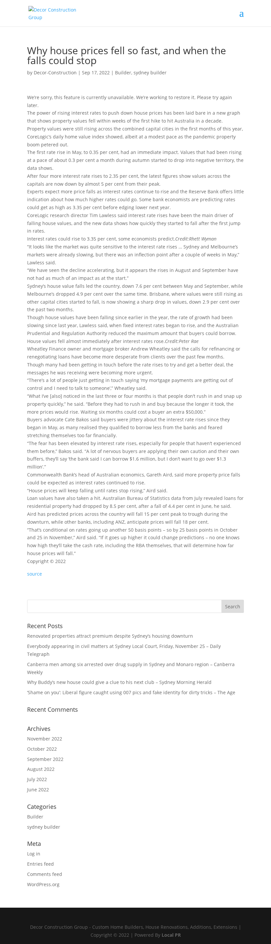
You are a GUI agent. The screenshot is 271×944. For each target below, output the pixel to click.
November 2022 (44, 739)
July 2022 (37, 779)
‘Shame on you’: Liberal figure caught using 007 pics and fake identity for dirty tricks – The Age (131, 692)
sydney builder (150, 72)
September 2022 (45, 759)
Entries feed (40, 864)
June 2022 (38, 789)
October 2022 (42, 749)
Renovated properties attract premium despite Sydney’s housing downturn (110, 636)
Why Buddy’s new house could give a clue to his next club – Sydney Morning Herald (119, 682)
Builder (123, 72)
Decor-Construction (55, 72)
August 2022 (41, 769)
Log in (33, 853)
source (34, 574)
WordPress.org (43, 884)
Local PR (171, 935)
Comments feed (44, 874)
